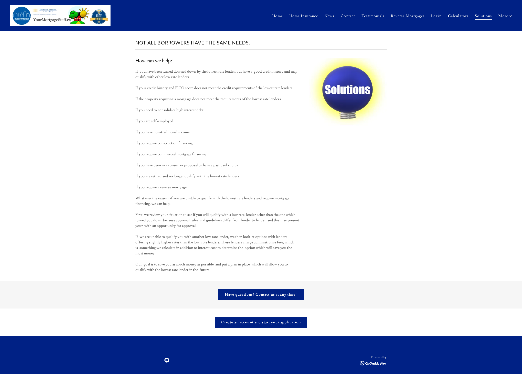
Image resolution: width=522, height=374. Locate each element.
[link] (60, 14)
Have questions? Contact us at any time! (261, 294)
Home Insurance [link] (303, 16)
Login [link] (436, 16)
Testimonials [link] (373, 16)
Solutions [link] (483, 16)
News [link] (329, 16)
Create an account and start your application (261, 322)
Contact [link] (348, 16)
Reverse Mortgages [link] (408, 16)
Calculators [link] (458, 16)
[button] (505, 16)
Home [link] (277, 16)
